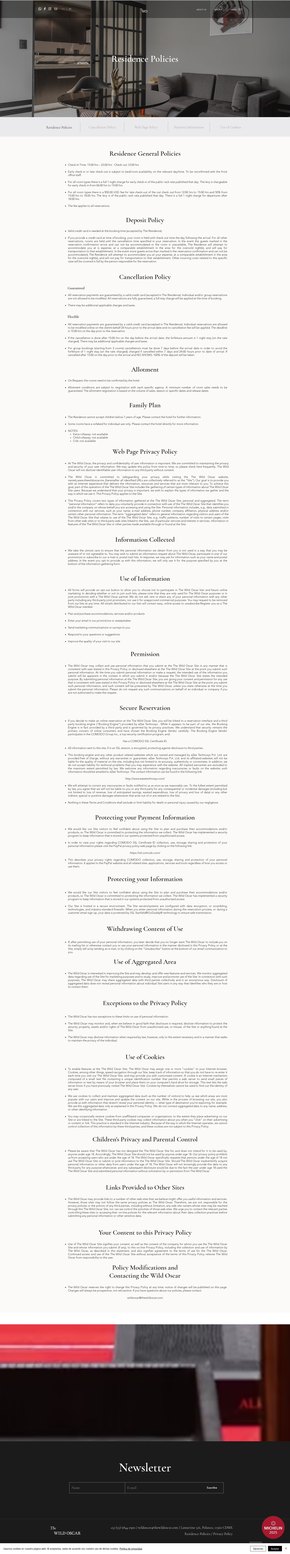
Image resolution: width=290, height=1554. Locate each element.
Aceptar (275, 1548)
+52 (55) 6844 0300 (123, 1528)
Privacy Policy (223, 1534)
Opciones (258, 1548)
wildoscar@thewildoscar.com (158, 1528)
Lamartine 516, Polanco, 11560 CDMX (207, 1528)
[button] (233, 9)
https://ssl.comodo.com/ (145, 852)
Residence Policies (198, 1534)
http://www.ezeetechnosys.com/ (145, 778)
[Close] (286, 1548)
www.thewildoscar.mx (91, 480)
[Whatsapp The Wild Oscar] (40, 9)
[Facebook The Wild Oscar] (45, 9)
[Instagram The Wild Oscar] (50, 9)
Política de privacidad (130, 1548)
